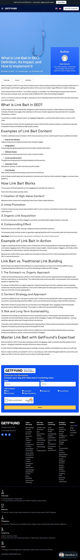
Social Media (63, 391)
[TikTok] (9, 434)
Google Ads (46, 391)
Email (42, 380)
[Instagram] (2, 434)
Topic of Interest (9, 388)
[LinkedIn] (6, 434)
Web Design (10, 393)
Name (6, 380)
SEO (7, 391)
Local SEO (27, 391)
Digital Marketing (30, 393)
